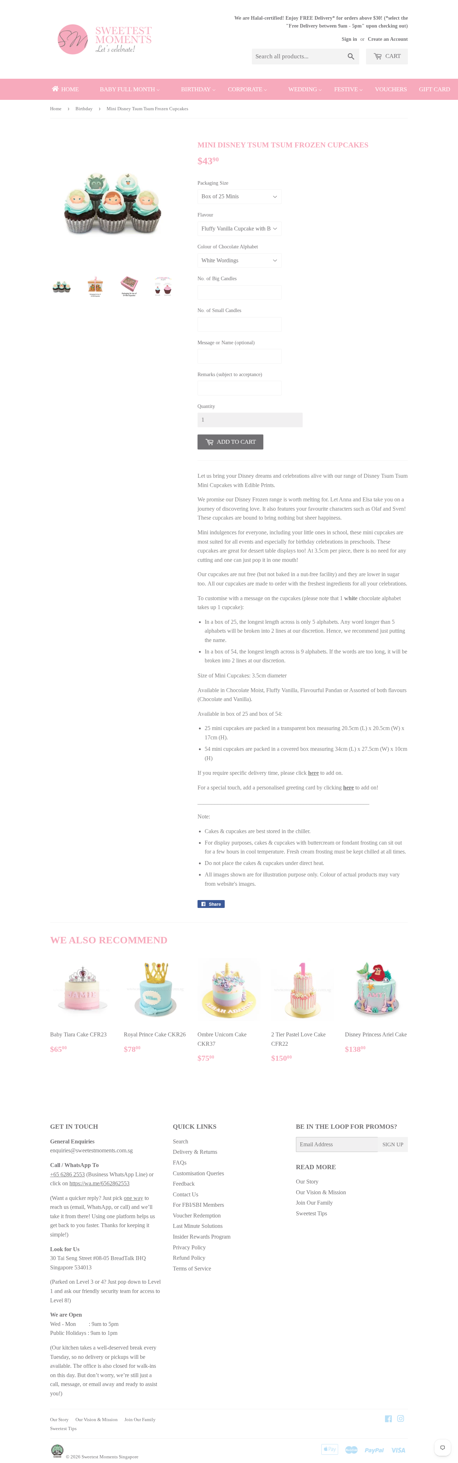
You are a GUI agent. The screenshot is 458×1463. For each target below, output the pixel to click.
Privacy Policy (189, 1247)
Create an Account (388, 39)
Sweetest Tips (311, 1213)
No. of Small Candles (219, 310)
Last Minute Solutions (198, 1226)
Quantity (206, 406)
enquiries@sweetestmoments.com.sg (91, 1150)
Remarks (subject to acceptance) (230, 374)
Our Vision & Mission (321, 1192)
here (313, 773)
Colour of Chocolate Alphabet (228, 246)
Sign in (349, 39)
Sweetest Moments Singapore (110, 1456)
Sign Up (393, 1144)
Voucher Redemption (197, 1215)
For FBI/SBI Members (198, 1205)
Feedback (184, 1184)
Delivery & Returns (195, 1152)
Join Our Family (314, 1203)
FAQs (179, 1163)
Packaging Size (213, 183)
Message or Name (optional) (226, 342)
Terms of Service (192, 1268)
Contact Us (185, 1194)
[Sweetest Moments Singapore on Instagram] (400, 1419)
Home (56, 108)
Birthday (84, 108)
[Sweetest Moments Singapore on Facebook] (388, 1419)
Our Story (307, 1181)
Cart (392, 56)
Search (180, 1141)
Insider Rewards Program (201, 1237)
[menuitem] (65, 89)
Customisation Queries (198, 1173)
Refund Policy (189, 1258)
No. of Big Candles (217, 278)
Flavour (205, 215)
